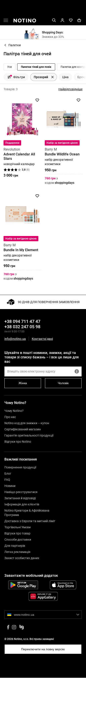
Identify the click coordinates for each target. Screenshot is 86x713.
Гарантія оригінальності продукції (28, 435)
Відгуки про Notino (17, 441)
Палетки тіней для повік (36, 66)
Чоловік (63, 383)
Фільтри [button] (19, 77)
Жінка (23, 383)
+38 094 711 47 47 (22, 321)
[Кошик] (79, 20)
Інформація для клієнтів (21, 504)
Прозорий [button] (41, 77)
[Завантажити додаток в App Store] (63, 584)
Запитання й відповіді (20, 498)
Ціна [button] (65, 77)
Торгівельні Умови (17, 527)
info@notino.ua (15, 339)
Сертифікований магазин (22, 429)
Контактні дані (42, 339)
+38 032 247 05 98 (22, 326)
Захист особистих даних (21, 558)
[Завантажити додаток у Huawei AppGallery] (43, 596)
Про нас (10, 417)
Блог (7, 473)
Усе (9, 66)
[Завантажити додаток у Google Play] (23, 584)
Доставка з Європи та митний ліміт (29, 521)
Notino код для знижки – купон (26, 423)
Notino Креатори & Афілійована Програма (26, 513)
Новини (9, 486)
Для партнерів (14, 545)
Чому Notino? (14, 411)
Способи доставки (17, 539)
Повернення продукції (20, 467)
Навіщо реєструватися (20, 492)
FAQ (7, 479)
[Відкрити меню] (6, 21)
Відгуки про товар (17, 533)
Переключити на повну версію (43, 649)
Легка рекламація (17, 552)
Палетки (14, 45)
